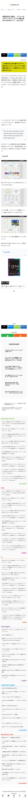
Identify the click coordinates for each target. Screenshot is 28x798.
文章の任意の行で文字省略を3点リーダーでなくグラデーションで (14, 676)
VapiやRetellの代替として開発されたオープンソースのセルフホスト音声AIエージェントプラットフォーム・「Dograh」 (14, 602)
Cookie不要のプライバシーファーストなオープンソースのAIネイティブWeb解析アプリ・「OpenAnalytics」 (14, 465)
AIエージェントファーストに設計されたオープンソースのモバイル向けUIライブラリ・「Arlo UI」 (14, 596)
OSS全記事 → (24, 553)
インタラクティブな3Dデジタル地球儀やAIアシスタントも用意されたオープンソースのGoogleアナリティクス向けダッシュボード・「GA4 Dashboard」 (14, 617)
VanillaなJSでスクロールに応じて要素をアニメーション (14, 718)
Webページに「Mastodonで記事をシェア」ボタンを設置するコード (14, 692)
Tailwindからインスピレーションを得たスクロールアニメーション (14, 630)
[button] (25, 435)
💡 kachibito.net (14, 5)
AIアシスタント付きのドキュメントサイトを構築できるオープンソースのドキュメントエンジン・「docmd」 (14, 609)
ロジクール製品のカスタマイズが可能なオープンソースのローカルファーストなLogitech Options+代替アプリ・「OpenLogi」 (14, 423)
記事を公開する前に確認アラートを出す (11, 769)
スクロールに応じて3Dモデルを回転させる (11, 697)
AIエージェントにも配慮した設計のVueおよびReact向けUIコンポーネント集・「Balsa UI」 (13, 442)
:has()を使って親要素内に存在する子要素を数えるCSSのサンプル (13, 665)
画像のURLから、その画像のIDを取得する (11, 737)
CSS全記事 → (24, 680)
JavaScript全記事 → (23, 730)
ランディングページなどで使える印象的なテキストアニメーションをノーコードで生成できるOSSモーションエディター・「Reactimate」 (14, 478)
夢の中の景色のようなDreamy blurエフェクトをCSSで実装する (14, 660)
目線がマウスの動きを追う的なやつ (10, 705)
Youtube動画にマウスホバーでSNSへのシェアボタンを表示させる (14, 773)
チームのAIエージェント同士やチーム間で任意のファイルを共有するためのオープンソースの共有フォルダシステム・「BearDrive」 (14, 471)
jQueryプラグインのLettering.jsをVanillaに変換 (12, 726)
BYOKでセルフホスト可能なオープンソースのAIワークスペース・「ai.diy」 (13, 429)
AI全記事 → (24, 622)
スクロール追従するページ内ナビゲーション (12, 723)
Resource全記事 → (23, 483)
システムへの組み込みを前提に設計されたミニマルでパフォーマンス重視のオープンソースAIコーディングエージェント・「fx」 (14, 505)
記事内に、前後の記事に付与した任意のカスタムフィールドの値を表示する (14, 764)
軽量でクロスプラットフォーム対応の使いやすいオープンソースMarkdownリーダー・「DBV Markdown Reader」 (14, 458)
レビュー (23, 286)
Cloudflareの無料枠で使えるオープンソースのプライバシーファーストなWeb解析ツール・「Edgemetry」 (14, 447)
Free (4, 286)
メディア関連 (6, 282)
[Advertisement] (14, 37)
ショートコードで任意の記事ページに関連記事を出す (14, 760)
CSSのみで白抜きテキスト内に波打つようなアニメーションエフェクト (14, 650)
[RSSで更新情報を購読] (20, 335)
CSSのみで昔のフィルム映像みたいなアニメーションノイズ (14, 644)
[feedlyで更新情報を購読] (7, 335)
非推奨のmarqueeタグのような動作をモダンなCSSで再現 (14, 671)
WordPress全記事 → (22, 783)
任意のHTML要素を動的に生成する (9, 688)
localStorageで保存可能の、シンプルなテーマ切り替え (14, 701)
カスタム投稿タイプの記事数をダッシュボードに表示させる (14, 742)
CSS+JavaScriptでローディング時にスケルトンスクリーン (13, 710)
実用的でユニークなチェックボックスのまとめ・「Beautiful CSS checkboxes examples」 (13, 639)
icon (8, 286)
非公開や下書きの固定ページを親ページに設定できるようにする (14, 747)
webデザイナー (15, 286)
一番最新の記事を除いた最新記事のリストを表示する (14, 751)
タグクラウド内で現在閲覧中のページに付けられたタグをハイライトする (14, 779)
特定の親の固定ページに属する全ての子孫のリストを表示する (14, 756)
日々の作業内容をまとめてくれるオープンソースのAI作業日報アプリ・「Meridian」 (14, 452)
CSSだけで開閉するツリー (8, 635)
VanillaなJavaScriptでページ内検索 (10, 714)
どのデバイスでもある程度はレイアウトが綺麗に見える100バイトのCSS (14, 655)
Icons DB (6, 252)
